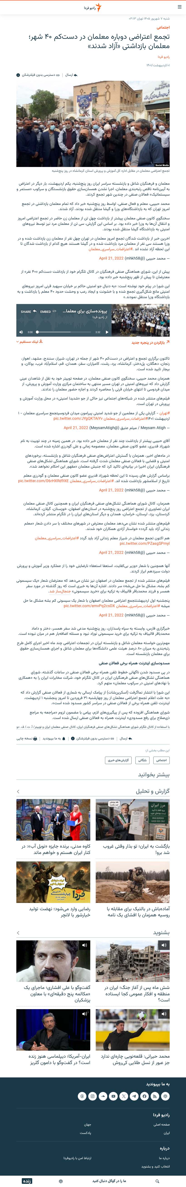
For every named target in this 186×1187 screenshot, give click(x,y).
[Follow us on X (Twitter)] (123, 1096)
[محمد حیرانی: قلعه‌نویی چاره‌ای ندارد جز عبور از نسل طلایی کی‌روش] (133, 1030)
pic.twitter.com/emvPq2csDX (89, 606)
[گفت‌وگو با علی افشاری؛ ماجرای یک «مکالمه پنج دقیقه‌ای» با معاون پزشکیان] (53, 961)
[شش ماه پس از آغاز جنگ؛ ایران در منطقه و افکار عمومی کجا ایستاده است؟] (133, 961)
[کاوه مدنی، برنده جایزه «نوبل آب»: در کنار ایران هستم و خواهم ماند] (53, 820)
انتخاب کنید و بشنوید (155, 1167)
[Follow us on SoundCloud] (103, 1096)
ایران (167, 1133)
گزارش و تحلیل (153, 791)
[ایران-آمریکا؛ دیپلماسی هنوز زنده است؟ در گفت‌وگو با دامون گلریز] (53, 1030)
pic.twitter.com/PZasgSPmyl (145, 544)
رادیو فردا (164, 57)
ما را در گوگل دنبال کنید (109, 1181)
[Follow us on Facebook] (144, 1096)
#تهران (164, 413)
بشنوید (161, 933)
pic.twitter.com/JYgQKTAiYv (78, 419)
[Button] (71, 75)
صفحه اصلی (162, 1125)
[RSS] (155, 1096)
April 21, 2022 (111, 259)
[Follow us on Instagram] (92, 1096)
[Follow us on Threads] (82, 1096)
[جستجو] (157, 1181)
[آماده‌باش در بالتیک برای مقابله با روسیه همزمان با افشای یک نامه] (133, 882)
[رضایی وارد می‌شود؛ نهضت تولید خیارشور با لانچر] (53, 882)
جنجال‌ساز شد (60, 591)
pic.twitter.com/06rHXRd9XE (43, 481)
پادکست (85, 1133)
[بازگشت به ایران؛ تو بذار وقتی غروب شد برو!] (133, 820)
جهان (87, 1125)
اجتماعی (163, 28)
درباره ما (164, 1158)
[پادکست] (61, 1181)
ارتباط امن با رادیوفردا (77, 1158)
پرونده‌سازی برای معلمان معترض (77, 311)
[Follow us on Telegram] (134, 1096)
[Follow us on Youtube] (113, 1096)
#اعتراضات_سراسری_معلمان (110, 249)
